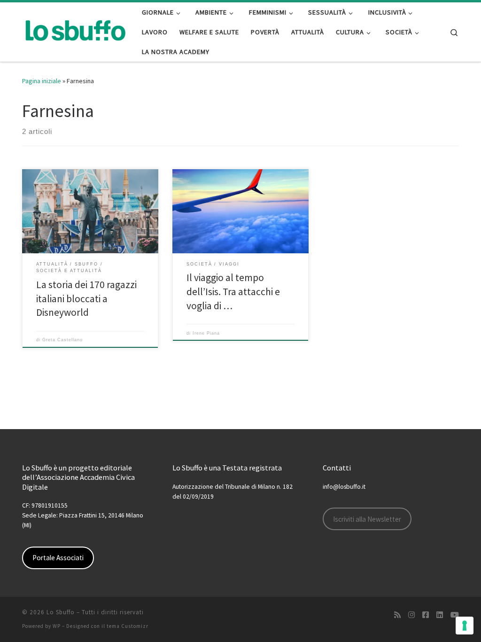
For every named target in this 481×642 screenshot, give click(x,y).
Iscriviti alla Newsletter (367, 519)
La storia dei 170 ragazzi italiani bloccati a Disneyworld (86, 298)
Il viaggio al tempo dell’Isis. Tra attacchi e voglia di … (233, 291)
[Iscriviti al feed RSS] (397, 615)
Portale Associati (58, 557)
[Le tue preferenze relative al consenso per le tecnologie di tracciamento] (464, 625)
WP (57, 626)
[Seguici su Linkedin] (439, 615)
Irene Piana (206, 333)
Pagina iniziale (41, 81)
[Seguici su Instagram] (411, 615)
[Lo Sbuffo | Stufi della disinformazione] (75, 30)
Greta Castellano (62, 339)
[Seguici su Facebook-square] (425, 615)
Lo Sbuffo (61, 612)
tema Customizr (127, 626)
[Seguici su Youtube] (454, 615)
